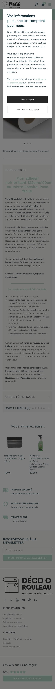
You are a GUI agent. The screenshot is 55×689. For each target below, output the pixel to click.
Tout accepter (27, 99)
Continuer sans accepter (27, 109)
